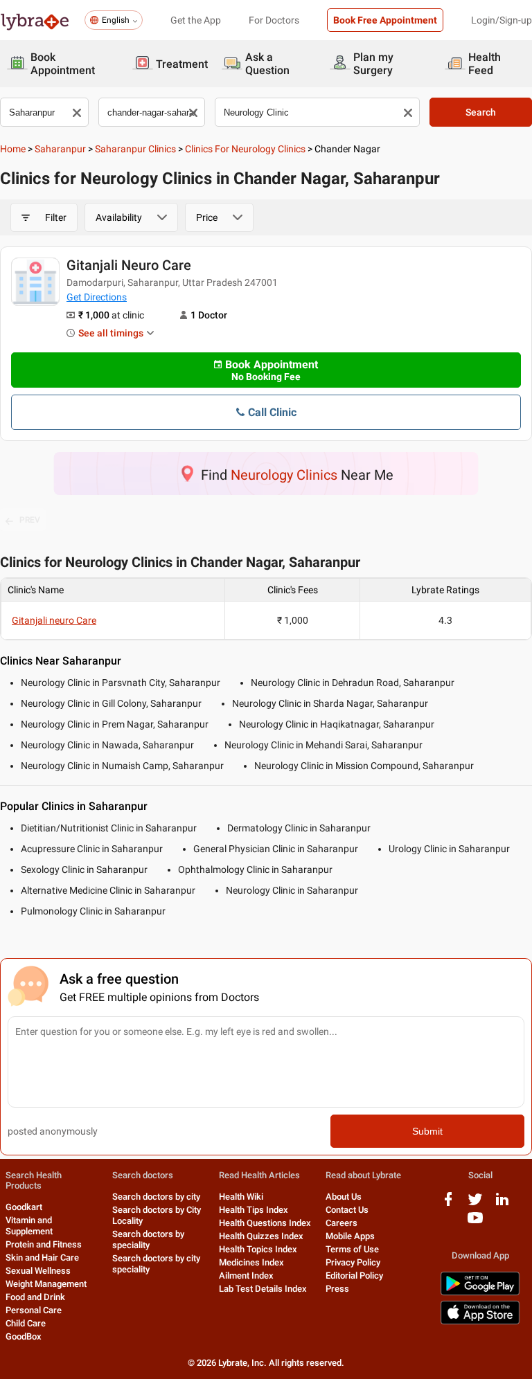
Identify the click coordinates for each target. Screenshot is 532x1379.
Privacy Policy (353, 1262)
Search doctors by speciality (148, 1239)
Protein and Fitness (44, 1244)
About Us (344, 1196)
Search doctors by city (156, 1196)
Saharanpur (60, 148)
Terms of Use (352, 1249)
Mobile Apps (350, 1236)
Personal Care (34, 1310)
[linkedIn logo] (502, 1204)
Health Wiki (241, 1196)
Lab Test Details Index (263, 1288)
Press (337, 1288)
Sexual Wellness (38, 1270)
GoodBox (24, 1336)
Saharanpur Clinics (135, 148)
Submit (427, 1131)
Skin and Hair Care (42, 1257)
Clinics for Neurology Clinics (245, 148)
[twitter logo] (475, 1204)
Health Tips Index (253, 1210)
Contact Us (347, 1210)
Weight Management (46, 1284)
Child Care (26, 1323)
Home (13, 148)
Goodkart (24, 1207)
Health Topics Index (258, 1249)
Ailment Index (246, 1275)
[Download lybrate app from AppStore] (480, 1322)
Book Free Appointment (385, 20)
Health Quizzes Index (261, 1236)
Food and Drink (35, 1297)
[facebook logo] (448, 1204)
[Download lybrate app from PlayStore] (480, 1293)
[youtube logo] (475, 1223)
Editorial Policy (354, 1275)
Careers (341, 1223)
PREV (29, 520)
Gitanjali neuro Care (128, 265)
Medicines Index (251, 1262)
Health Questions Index (265, 1223)
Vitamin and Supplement (29, 1225)
